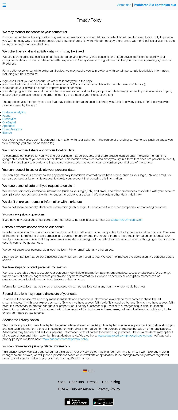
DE (90, 371)
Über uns (77, 382)
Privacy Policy (108, 389)
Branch (7, 132)
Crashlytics (9, 119)
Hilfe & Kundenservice (76, 389)
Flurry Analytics (12, 129)
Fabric (6, 115)
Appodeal (8, 125)
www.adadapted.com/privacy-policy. (66, 339)
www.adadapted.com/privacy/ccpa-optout (125, 335)
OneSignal (9, 122)
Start (62, 382)
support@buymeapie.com (127, 219)
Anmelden (124, 5)
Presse (93, 382)
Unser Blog (111, 382)
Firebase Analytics (14, 112)
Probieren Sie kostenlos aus (155, 5)
